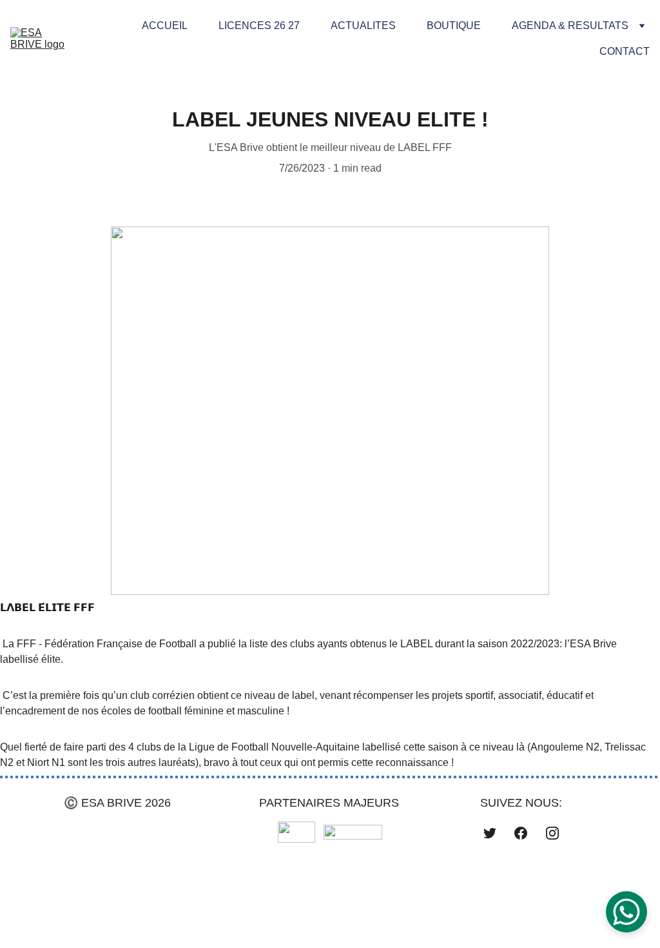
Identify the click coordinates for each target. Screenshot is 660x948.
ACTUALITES (363, 25)
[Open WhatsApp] (626, 912)
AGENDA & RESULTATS (570, 25)
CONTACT (624, 51)
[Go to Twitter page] (489, 833)
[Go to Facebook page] (520, 833)
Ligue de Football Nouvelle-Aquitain (270, 746)
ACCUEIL (165, 25)
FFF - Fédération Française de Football (107, 643)
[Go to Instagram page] (552, 833)
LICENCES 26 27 (259, 25)
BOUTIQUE (454, 25)
